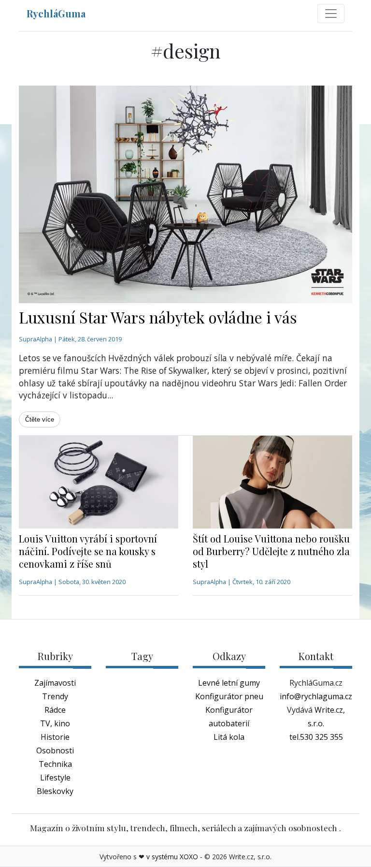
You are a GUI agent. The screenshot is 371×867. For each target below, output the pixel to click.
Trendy (55, 696)
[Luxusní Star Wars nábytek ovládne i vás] (185, 194)
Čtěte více (39, 419)
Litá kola (229, 737)
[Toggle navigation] (330, 13)
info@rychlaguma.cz (316, 696)
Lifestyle (55, 777)
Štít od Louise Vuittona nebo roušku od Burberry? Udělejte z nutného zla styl (271, 551)
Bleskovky (55, 791)
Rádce (55, 710)
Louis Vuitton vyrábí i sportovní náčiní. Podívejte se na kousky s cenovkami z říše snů (88, 551)
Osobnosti (55, 750)
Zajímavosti (55, 682)
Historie (55, 737)
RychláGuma (56, 13)
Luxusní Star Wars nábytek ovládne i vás (158, 317)
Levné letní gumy (229, 682)
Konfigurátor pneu (229, 696)
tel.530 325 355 (316, 737)
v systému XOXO (172, 856)
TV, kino (55, 723)
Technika (55, 764)
